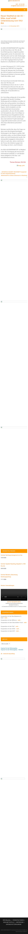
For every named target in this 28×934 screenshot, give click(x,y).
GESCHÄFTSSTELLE (8, 922)
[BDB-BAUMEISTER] (14, 0)
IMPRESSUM (19, 922)
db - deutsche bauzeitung (8, 653)
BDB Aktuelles (7, 920)
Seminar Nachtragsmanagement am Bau (11, 555)
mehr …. (6, 618)
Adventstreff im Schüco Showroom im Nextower (14, 175)
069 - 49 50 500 (20, 4)
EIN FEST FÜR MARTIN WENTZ (14, 601)
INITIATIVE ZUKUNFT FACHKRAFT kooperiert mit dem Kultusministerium (13, 172)
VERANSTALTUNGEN (18, 920)
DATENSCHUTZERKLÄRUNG (13, 924)
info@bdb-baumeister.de (17, 6)
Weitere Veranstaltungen (7, 585)
